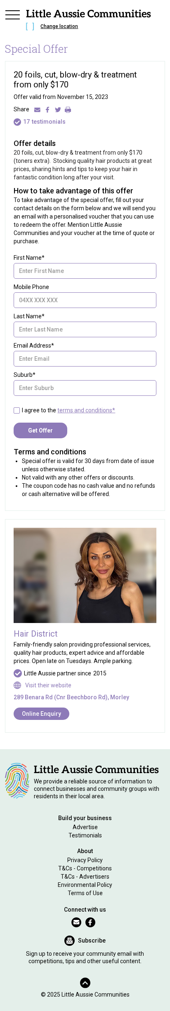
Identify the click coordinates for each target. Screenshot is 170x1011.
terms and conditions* (86, 410)
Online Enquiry (41, 713)
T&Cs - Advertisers (85, 876)
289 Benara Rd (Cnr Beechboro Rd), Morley (71, 697)
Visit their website (48, 685)
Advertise (85, 827)
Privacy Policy (85, 860)
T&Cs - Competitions (85, 868)
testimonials (49, 121)
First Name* (29, 257)
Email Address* (34, 345)
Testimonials (85, 835)
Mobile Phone (31, 287)
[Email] (37, 109)
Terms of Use (85, 893)
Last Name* (29, 316)
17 (26, 121)
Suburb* (24, 374)
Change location (59, 26)
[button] (12, 21)
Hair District (36, 633)
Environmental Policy (85, 885)
